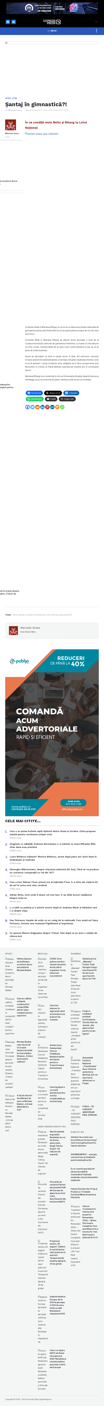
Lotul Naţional (39, 615)
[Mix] (57, 407)
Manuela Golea (15, 110)
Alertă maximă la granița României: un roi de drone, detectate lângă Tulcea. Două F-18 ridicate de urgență (57, 1143)
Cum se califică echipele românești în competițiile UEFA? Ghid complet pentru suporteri (24, 1007)
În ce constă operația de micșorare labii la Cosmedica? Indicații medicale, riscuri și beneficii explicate (84, 1174)
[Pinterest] (47, 407)
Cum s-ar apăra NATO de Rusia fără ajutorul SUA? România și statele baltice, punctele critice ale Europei (58, 1359)
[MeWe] (52, 407)
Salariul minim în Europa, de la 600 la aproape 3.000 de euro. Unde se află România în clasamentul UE (58, 1305)
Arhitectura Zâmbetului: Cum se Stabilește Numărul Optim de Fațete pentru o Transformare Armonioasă (57, 1056)
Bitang (21, 615)
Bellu (15, 615)
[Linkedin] (42, 407)
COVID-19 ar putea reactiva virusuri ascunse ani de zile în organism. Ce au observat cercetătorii (58, 967)
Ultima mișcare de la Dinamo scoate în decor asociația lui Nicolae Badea (24, 964)
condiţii (28, 615)
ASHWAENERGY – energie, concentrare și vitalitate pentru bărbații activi (84, 1157)
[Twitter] (32, 407)
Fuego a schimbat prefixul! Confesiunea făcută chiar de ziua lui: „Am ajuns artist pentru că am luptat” (89, 1022)
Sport (8, 98)
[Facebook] (27, 407)
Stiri (14, 98)
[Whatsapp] (62, 407)
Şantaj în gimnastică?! (62, 615)
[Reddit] (37, 407)
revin (48, 615)
